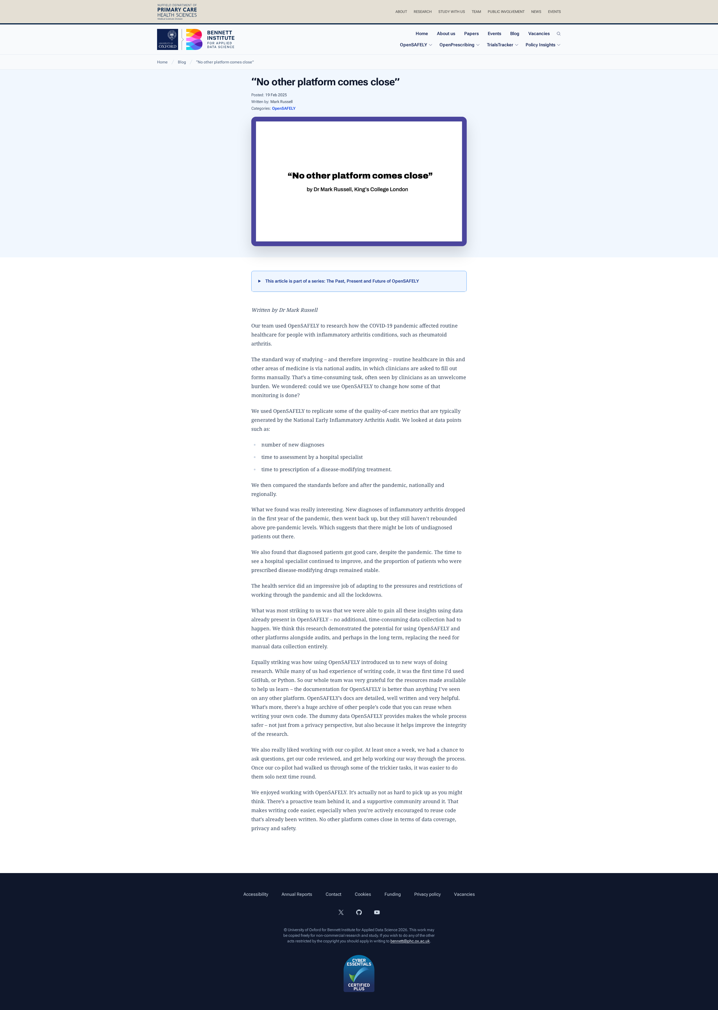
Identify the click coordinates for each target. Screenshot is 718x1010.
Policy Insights (540, 44)
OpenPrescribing (457, 44)
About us (446, 33)
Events (554, 12)
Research (423, 12)
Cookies (363, 894)
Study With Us (451, 12)
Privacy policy (427, 894)
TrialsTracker (500, 44)
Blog (514, 33)
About (401, 12)
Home (422, 33)
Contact (333, 894)
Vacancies (539, 33)
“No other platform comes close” (225, 62)
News (536, 12)
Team (476, 12)
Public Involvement (506, 12)
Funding (393, 894)
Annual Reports (297, 894)
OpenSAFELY (413, 44)
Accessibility (255, 894)
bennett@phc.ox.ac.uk (410, 941)
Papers (471, 33)
